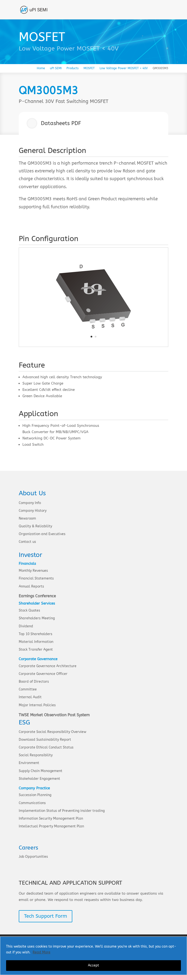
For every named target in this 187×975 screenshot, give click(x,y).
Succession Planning (35, 795)
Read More (41, 952)
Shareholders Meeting (37, 618)
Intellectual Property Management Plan (51, 826)
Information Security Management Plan (51, 818)
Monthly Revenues (33, 571)
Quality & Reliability (35, 526)
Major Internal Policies (37, 705)
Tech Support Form (45, 916)
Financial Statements (36, 578)
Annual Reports (31, 586)
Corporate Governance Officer (43, 674)
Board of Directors (34, 682)
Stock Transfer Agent (36, 649)
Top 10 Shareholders (35, 634)
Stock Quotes (29, 610)
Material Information (36, 642)
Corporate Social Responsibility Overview (52, 732)
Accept (93, 965)
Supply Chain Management (40, 771)
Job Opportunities (33, 857)
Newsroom (27, 518)
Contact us (27, 542)
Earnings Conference (37, 596)
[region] (93, 955)
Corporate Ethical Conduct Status (46, 747)
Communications (32, 803)
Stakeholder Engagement (39, 779)
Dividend (26, 626)
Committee (28, 689)
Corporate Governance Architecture (47, 666)
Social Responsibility (36, 755)
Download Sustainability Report (45, 740)
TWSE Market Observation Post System (54, 715)
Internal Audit (30, 697)
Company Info (30, 503)
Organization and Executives (42, 534)
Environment (29, 763)
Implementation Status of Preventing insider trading (62, 811)
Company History (33, 511)
